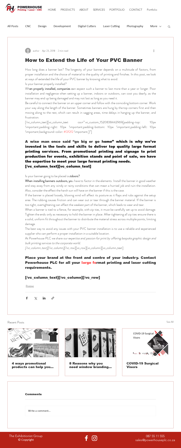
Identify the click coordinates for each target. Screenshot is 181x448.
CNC (28, 26)
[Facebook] (86, 438)
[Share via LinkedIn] (44, 298)
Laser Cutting (111, 26)
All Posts (12, 26)
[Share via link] (52, 298)
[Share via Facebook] (26, 298)
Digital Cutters (87, 26)
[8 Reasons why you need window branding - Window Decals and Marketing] (90, 343)
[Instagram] (94, 438)
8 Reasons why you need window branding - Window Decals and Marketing (90, 365)
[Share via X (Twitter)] (35, 298)
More (153, 26)
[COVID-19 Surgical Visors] (147, 343)
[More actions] (154, 51)
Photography (135, 26)
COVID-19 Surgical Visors (143, 365)
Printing (30, 286)
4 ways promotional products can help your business (32, 365)
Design (42, 26)
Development (62, 26)
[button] (84, 8)
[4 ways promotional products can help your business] (33, 343)
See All (170, 322)
